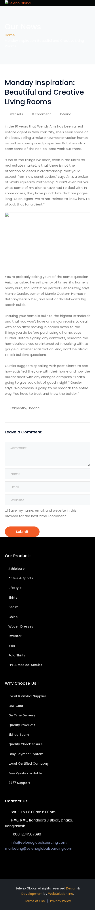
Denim (13, 607)
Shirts (12, 597)
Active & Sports (20, 578)
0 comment (41, 114)
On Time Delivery (21, 715)
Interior (65, 114)
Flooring (34, 408)
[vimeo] (26, 861)
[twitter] (6, 861)
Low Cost (15, 706)
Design (71, 888)
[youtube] (19, 861)
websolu (16, 114)
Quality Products (21, 725)
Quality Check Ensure (25, 744)
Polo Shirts (16, 655)
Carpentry (18, 408)
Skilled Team (18, 734)
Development (32, 893)
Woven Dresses (20, 626)
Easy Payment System (25, 754)
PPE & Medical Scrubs (25, 665)
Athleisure (16, 568)
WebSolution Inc (60, 893)
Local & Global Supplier (27, 696)
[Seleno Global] (18, 2)
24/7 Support (19, 783)
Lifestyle (14, 588)
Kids (11, 646)
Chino (13, 617)
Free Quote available (25, 773)
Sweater (15, 636)
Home (10, 35)
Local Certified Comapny (28, 763)
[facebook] (12, 861)
